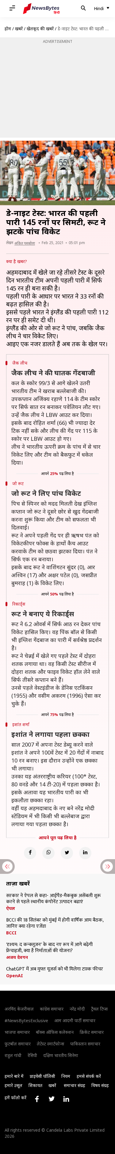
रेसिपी (32, 1055)
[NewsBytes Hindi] (41, 8)
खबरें (19, 29)
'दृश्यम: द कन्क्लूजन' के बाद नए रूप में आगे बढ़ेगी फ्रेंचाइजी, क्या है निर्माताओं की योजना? (49, 948)
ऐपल (10, 908)
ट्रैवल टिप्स (99, 1009)
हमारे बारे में (14, 1076)
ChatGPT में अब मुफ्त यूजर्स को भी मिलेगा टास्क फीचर (54, 969)
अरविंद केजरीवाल (19, 1009)
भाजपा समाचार (17, 1032)
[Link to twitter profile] (51, 1099)
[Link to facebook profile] (36, 1099)
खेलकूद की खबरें (40, 29)
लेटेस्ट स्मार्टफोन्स (50, 1044)
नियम (65, 1076)
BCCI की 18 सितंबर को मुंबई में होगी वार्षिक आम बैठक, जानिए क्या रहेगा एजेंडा (54, 923)
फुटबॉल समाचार (18, 1044)
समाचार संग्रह (74, 1085)
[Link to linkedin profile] (66, 1099)
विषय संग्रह (100, 1085)
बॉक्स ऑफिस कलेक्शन (55, 1032)
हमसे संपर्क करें (89, 1076)
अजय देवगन (17, 957)
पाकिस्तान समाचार (85, 1044)
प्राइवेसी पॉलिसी (42, 1076)
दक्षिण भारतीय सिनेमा (60, 1055)
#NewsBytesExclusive (26, 1020)
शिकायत (35, 1085)
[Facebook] (30, 853)
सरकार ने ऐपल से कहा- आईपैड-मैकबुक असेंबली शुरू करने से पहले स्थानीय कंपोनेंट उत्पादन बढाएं (53, 899)
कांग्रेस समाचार (51, 1009)
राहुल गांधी (13, 1055)
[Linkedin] (85, 853)
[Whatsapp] (48, 853)
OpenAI (14, 975)
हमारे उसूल (13, 1085)
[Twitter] (67, 853)
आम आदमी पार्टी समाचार (74, 1020)
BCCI (11, 933)
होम (8, 29)
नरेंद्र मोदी (77, 1009)
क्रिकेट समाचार (92, 1032)
